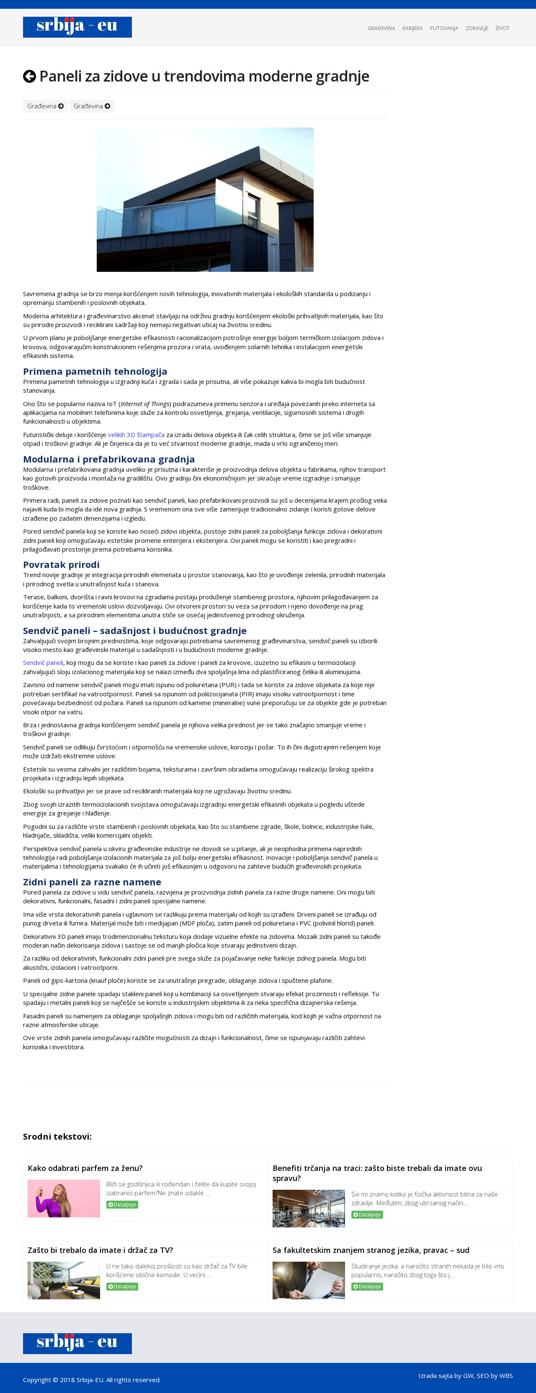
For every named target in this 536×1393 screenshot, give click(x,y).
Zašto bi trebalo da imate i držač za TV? (100, 1250)
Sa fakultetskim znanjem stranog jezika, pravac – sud (371, 1250)
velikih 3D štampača (135, 434)
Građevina (381, 28)
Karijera (412, 28)
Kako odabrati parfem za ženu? (85, 1168)
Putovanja (444, 28)
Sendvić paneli (43, 662)
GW (468, 1375)
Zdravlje (477, 28)
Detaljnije (124, 1204)
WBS (506, 1375)
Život (502, 28)
